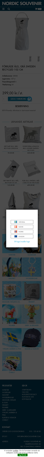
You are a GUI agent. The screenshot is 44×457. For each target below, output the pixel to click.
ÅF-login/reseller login (22, 242)
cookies (15, 451)
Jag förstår (22, 455)
